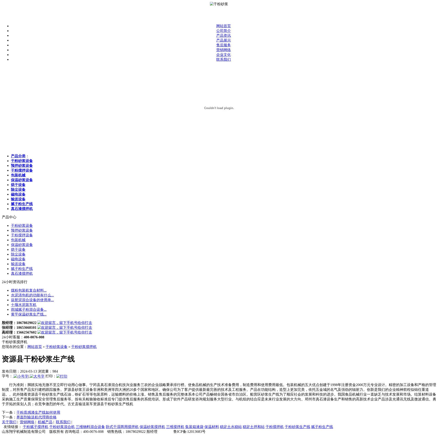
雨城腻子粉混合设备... (29, 309)
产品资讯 (223, 35)
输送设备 (18, 264)
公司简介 (223, 31)
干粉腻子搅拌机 (35, 427)
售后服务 (223, 45)
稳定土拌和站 (254, 427)
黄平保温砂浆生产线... (29, 314)
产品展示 (223, 40)
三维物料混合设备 (90, 427)
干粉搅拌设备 (22, 235)
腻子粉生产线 (22, 269)
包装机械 (18, 240)
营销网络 (223, 50)
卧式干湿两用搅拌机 (122, 427)
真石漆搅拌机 (22, 273)
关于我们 (9, 422)
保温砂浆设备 (22, 245)
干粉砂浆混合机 (62, 427)
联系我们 (223, 59)
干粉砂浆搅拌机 (84, 347)
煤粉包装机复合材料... (29, 290)
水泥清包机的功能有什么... (32, 295)
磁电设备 (18, 259)
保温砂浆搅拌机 (152, 427)
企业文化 (223, 55)
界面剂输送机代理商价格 (36, 417)
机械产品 (45, 422)
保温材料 (211, 427)
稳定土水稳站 (231, 427)
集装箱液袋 (194, 427)
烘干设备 (18, 249)
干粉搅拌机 (275, 427)
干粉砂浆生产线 (297, 427)
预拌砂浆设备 (22, 230)
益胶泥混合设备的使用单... (32, 300)
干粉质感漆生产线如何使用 (38, 412)
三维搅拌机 (175, 427)
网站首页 (223, 26)
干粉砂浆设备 (22, 225)
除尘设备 (18, 254)
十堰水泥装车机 (23, 305)
